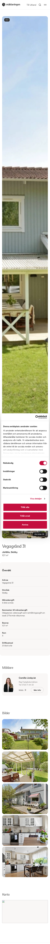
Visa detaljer (36, 498)
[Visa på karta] (25, 911)
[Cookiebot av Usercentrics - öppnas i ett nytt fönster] (35, 417)
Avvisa (25, 525)
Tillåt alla (25, 507)
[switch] (43, 471)
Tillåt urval (25, 516)
